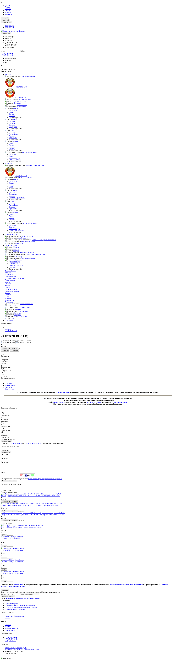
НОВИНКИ (9, 320)
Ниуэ (11, 156)
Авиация (8, 273)
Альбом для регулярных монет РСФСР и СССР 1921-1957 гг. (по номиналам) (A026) (30, 505)
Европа (14, 119)
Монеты (8, 74)
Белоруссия (13, 127)
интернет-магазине (62, 392)
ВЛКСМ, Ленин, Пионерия (14, 278)
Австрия (12, 121)
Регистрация (9, 27)
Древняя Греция (14, 262)
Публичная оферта (11, 604)
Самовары (17, 313)
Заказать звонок (10, 58)
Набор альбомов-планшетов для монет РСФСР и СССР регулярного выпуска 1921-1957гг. (32, 515)
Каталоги (16, 247)
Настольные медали (12, 291)
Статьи (7, 5)
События (8, 295)
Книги (14, 305)
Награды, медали (11, 289)
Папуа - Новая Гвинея (16, 230)
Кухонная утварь (24, 307)
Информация (5, 600)
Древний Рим (13, 263)
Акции (7, 7)
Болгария (12, 196)
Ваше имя (4, 454)
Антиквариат (9, 302)
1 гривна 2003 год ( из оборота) (12, 573)
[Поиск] (24, 51)
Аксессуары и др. (11, 245)
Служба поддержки (7, 612)
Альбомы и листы (11, 234)
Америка (16, 108)
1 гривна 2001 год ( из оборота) (12, 550)
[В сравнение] (23, 511)
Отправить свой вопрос (9, 481)
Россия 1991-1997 (25, 99)
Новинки (8, 12)
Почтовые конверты (28, 258)
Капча (3, 472)
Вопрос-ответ (9, 389)
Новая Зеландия (14, 158)
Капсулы (16, 249)
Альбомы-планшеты (28, 236)
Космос (7, 285)
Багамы (11, 112)
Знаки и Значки (10, 271)
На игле (7, 287)
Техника (8, 298)
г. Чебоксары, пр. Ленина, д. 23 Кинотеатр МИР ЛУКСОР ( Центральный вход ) (22, 648)
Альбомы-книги (24, 238)
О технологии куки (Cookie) (15, 609)
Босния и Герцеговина (17, 198)
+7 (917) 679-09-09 (7, 55)
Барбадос (12, 114)
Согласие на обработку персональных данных (21, 607)
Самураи (12, 267)
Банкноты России (25, 177)
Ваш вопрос (5, 462)
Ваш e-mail (4, 458)
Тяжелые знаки (10, 300)
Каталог (3, 621)
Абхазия (12, 132)
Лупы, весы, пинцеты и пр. (35, 254)
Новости (8, 9)
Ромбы (7, 293)
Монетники (19, 243)
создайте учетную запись (33, 443)
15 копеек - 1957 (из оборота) (11, 538)
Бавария (12, 125)
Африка (15, 141)
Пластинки (18, 309)
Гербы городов (10, 280)
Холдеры (16, 251)
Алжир (11, 143)
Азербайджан (13, 134)
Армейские (9, 274)
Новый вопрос (6, 452)
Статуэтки (17, 315)
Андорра (12, 123)
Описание (8, 383)
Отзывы (7, 10)
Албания (12, 192)
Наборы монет (22, 105)
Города (7, 282)
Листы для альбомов (28, 241)
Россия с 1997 (21, 101)
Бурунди (12, 149)
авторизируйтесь (15, 443)
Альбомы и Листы (11, 628)
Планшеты (18, 256)
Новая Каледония (15, 160)
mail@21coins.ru (10, 641)
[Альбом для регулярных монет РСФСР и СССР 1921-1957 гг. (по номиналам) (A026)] (31, 503)
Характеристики (10, 385)
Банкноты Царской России (35, 165)
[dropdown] (1, 2)
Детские (8, 284)
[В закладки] (21, 511)
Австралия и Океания (29, 152)
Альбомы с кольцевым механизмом (44, 240)
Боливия (12, 116)
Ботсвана (12, 147)
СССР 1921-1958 (21, 87)
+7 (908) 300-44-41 (7, 53)
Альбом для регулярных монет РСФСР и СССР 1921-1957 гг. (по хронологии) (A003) (30, 496)
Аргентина (13, 110)
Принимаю (5, 590)
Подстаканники (23, 311)
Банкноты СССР (21, 176)
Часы (12, 318)
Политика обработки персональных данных (20, 605)
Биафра (11, 218)
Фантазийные (21, 107)
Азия (12, 130)
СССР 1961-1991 (21, 97)
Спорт (7, 296)
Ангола (11, 145)
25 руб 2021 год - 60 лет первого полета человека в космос (21, 527)
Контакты (8, 14)
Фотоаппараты (22, 316)
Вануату (12, 227)
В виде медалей (10, 276)
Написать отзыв (6, 441)
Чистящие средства (27, 252)
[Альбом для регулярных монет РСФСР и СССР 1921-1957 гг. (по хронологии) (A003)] (31, 494)
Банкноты (8, 163)
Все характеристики (8, 378)
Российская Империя (29, 76)
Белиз (11, 187)
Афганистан (13, 138)
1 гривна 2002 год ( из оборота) (12, 562)
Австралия (12, 154)
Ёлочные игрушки (26, 304)
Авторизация (9, 26)
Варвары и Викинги (16, 265)
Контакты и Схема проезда (14, 616)
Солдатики (18, 260)
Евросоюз (17, 103)
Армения (12, 136)
